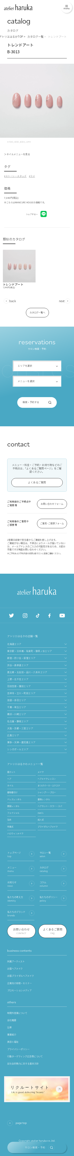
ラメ (32, 176)
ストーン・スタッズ (16, 176)
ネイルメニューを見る (18, 154)
